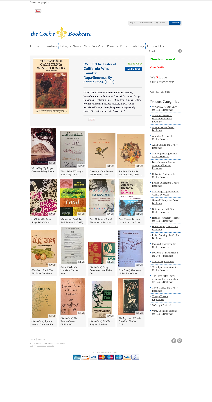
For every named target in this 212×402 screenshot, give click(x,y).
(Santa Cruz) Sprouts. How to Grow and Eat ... (44, 323)
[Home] (61, 38)
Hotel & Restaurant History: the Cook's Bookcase (166, 219)
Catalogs (137, 46)
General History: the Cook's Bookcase (165, 202)
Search (32, 339)
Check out (175, 23)
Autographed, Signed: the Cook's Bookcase (164, 155)
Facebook (173, 340)
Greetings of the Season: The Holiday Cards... (101, 173)
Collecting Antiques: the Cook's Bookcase (164, 175)
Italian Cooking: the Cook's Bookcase (165, 237)
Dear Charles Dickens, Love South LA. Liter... (130, 221)
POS (31, 346)
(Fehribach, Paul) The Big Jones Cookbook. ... (43, 272)
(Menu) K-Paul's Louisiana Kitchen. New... (70, 270)
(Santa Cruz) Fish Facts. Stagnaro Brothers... (101, 323)
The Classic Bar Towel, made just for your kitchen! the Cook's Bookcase (165, 279)
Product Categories (164, 102)
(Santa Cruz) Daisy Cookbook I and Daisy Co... (101, 270)
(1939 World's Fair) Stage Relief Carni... (41, 221)
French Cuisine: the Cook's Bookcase (165, 184)
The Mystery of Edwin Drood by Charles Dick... (130, 321)
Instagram (179, 340)
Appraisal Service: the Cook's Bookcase (163, 137)
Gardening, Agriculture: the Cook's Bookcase (165, 193)
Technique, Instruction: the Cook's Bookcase (165, 269)
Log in (132, 23)
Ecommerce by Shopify (45, 346)
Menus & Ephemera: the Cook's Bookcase (164, 245)
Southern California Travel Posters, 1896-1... (130, 173)
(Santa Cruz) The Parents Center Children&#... (69, 321)
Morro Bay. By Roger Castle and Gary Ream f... (43, 171)
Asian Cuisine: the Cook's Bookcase (165, 146)
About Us (41, 339)
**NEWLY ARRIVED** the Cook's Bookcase (165, 108)
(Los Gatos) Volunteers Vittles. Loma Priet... (130, 272)
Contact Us (155, 46)
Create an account (145, 23)
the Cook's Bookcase (43, 343)
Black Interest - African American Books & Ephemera (163, 165)
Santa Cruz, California (163, 261)
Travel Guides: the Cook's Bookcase (165, 289)
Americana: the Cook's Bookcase (163, 129)
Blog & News (70, 46)
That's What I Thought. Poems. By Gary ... (72, 173)
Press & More (117, 46)
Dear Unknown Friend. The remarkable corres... (101, 221)
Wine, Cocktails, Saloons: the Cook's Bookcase (164, 312)
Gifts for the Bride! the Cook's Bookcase (163, 210)
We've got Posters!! (161, 305)
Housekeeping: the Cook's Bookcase (165, 228)
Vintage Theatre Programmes (160, 298)
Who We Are (94, 46)
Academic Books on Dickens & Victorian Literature (162, 118)
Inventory (49, 46)
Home (34, 46)
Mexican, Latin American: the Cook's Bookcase (165, 254)
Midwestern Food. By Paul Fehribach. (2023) (72, 221)
